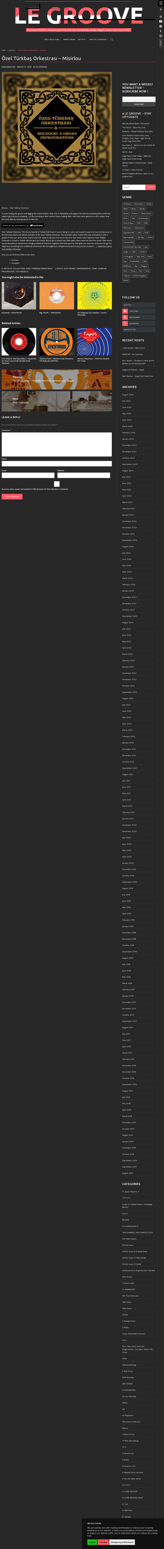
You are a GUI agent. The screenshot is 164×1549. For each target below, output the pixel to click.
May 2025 (126, 490)
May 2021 (126, 793)
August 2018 (127, 958)
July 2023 (126, 629)
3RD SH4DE (127, 1384)
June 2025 (126, 483)
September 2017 (129, 1021)
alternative (138, 204)
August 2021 (127, 774)
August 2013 (127, 1173)
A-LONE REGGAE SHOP (132, 1498)
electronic (70, 269)
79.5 (124, 1447)
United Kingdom (139, 276)
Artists (81, 39)
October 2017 (128, 1015)
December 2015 (129, 1122)
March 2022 (127, 730)
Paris (150, 257)
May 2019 (126, 907)
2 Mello (125, 1327)
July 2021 (126, 781)
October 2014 (128, 1154)
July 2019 (126, 895)
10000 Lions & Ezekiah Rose (134, 1251)
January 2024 (128, 591)
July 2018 (126, 964)
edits (146, 223)
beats (149, 204)
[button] (161, 9)
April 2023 (127, 648)
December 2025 (129, 445)
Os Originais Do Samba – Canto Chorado (92, 313)
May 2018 (126, 977)
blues (134, 209)
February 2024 (128, 584)
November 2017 (129, 1009)
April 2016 (126, 1110)
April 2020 (127, 857)
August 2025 (128, 471)
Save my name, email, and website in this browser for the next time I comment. (35, 489)
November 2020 (129, 831)
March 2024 (127, 578)
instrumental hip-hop (132, 247)
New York (140, 257)
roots (133, 271)
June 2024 (126, 559)
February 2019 (128, 920)
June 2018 (126, 971)
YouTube (14, 260)
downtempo (143, 218)
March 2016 (127, 1116)
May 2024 (126, 566)
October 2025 (128, 458)
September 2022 (129, 692)
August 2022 (128, 698)
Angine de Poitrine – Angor (133, 370)
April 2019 (126, 914)
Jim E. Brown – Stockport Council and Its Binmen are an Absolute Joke (138, 362)
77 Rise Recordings (130, 1441)
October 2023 (128, 610)
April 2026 (127, 420)
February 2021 (128, 812)
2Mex (124, 1358)
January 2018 (127, 996)
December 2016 (129, 1066)
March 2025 (127, 502)
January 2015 (127, 1141)
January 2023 (128, 667)
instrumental (128, 242)
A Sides (125, 1460)
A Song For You (129, 1466)
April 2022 (127, 724)
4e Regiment (127, 1415)
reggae (144, 266)
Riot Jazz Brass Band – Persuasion (135, 123)
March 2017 (127, 1053)
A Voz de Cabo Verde (131, 1479)
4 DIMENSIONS (129, 1390)
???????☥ (126, 1198)
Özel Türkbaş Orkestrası (39, 269)
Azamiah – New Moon (12, 312)
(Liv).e (125, 1213)
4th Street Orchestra (131, 1422)
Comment (6, 430)
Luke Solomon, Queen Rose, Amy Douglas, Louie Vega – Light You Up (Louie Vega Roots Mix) (136, 138)
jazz (146, 247)
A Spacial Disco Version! (132, 1472)
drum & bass (128, 223)
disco (60, 269)
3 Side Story (127, 1371)
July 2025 (126, 477)
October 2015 (128, 1129)
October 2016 (128, 1078)
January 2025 (128, 515)
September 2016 (129, 1084)
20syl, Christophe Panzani (133, 1334)
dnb (133, 218)
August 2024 (128, 547)
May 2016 (126, 1103)
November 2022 (129, 679)
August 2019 (127, 888)
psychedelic (22, 272)
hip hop (141, 237)
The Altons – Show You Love (133, 127)
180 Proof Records (130, 1296)
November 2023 (129, 603)
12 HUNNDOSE (128, 1289)
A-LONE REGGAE (129, 1491)
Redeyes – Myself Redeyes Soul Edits (137, 131)
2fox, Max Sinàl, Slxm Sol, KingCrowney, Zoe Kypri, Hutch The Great (137, 1349)
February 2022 (128, 736)
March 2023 (127, 654)
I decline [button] (103, 1542)
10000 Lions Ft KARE (131, 1264)
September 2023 (129, 616)
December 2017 (129, 1002)
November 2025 (129, 452)
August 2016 (127, 1091)
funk (94, 269)
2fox (124, 1340)
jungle (125, 252)
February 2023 (128, 660)
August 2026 (128, 395)
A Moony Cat (128, 1453)
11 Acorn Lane (128, 1283)
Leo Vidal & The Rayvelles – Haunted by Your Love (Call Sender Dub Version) (19, 360)
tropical (126, 276)
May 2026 (126, 414)
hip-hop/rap (128, 237)
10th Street (127, 1277)
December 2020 (129, 825)
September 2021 (129, 768)
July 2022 (126, 705)
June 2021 (126, 787)
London (102, 269)
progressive (8, 272)
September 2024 (129, 540)
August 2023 (127, 622)
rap (136, 266)
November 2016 (129, 1072)
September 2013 (129, 1167)
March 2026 (127, 426)
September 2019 (129, 882)
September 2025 (129, 464)
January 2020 (128, 863)
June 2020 (127, 844)
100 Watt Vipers (129, 1239)
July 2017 (126, 1034)
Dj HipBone (41, 67)
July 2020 (126, 838)
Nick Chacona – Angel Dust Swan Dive (137, 376)
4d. (123, 1409)
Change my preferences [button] (122, 1542)
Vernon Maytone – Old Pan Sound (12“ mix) (93, 359)
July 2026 (126, 401)
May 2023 (126, 641)
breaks (142, 209)
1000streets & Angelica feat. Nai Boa (138, 1270)
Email (4, 470)
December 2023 (129, 597)
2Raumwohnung (129, 1365)
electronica (139, 228)
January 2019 (127, 926)
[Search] (112, 39)
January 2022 (128, 743)
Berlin (125, 209)
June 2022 (126, 711)
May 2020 (126, 850)
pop (125, 261)
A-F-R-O (126, 1485)
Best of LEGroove (98, 39)
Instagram (15, 263)
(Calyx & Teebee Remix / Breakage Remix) (137, 1205)
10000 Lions (127, 1245)
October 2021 (128, 762)
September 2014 (129, 1160)
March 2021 (127, 806)
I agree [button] (92, 1542)
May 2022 (126, 717)
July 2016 (126, 1097)
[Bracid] (125, 1220)
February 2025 (128, 508)
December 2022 (129, 673)
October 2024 (128, 534)
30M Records (128, 1377)
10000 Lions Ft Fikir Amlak (134, 1258)
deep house (146, 213)
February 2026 (128, 433)
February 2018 (128, 989)
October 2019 (128, 876)
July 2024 (126, 553)
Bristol (126, 213)
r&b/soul (127, 266)
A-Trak (125, 1504)
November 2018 (129, 939)
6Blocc (125, 1428)
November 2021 (129, 755)
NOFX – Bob (127, 152)
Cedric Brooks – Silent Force (133, 348)
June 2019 (126, 901)
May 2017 (126, 1040)
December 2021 (129, 749)
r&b (145, 261)
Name (4, 459)
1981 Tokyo (127, 1302)
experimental (84, 269)
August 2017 (127, 1028)
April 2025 (127, 496)
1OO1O (125, 1315)
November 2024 (129, 528)
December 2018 (129, 933)
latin (134, 252)
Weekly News (69, 39)
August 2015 (127, 1135)
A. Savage (126, 1517)
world (125, 280)
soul (147, 271)
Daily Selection (51, 39)
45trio (125, 1403)
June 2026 (126, 407)
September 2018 (129, 952)
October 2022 (128, 686)
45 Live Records (129, 1396)
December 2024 (129, 521)
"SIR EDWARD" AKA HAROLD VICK (137, 1233)
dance (134, 213)
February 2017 (128, 1059)
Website (60, 470)
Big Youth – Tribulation (50, 312)
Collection (19, 269)
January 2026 (128, 439)
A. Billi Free (127, 1510)
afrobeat (127, 204)
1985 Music (127, 1308)
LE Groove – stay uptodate (136, 115)
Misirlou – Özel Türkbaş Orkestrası (15, 208)
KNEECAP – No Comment (132, 354)
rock (125, 271)
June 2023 (126, 635)
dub (139, 223)
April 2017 (126, 1047)
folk (139, 233)
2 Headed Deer (129, 1321)
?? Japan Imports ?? (130, 1192)
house (150, 237)
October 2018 (128, 945)
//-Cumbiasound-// (130, 1226)
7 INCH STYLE (128, 1434)
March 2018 (127, 983)
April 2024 (127, 572)
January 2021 (127, 819)
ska (140, 271)
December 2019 (129, 869)
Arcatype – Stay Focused (132, 170)
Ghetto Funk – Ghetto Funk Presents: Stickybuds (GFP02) (56, 359)
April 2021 (126, 800)
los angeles (128, 257)
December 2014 (129, 1148)
